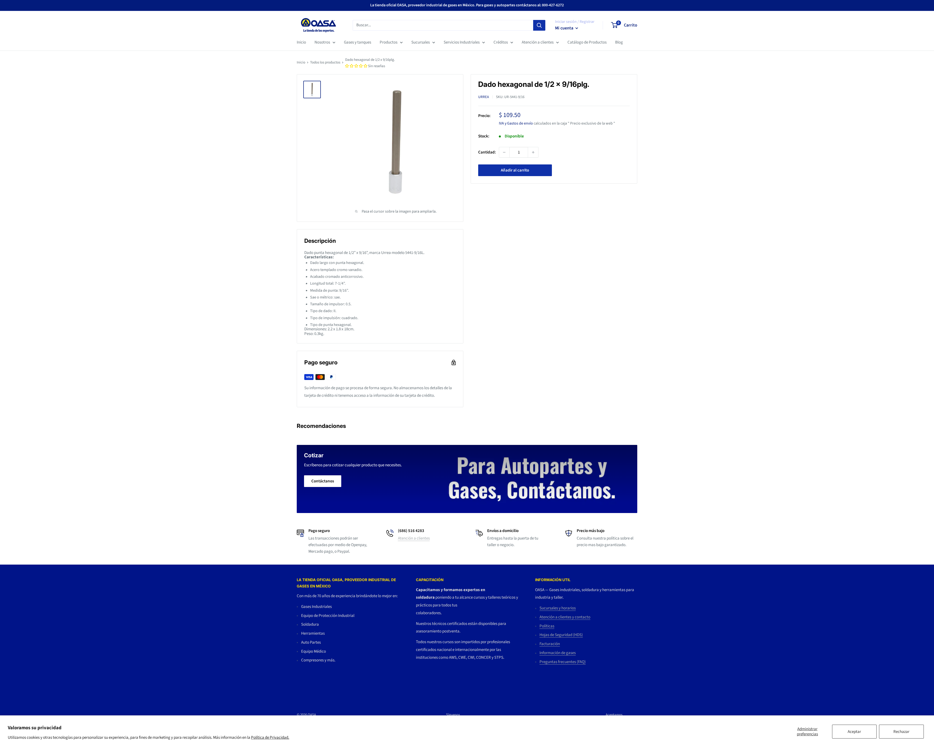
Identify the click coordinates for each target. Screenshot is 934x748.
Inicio (301, 42)
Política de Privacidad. (270, 737)
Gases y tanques (357, 42)
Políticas (546, 626)
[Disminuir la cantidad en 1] (504, 152)
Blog (619, 42)
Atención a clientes (538, 42)
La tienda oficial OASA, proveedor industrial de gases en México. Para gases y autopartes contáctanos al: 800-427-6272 (467, 5)
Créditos (501, 42)
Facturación (549, 644)
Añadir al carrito (515, 170)
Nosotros (322, 42)
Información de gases (557, 653)
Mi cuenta (564, 28)
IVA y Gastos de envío (516, 123)
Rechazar (901, 732)
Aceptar (854, 732)
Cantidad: (487, 152)
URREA (483, 96)
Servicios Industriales (462, 42)
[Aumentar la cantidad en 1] (533, 152)
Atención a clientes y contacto (564, 617)
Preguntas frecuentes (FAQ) (562, 662)
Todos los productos (325, 62)
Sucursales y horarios (557, 608)
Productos (388, 42)
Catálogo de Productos (587, 42)
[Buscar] (539, 25)
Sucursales (420, 42)
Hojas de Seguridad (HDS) (561, 635)
